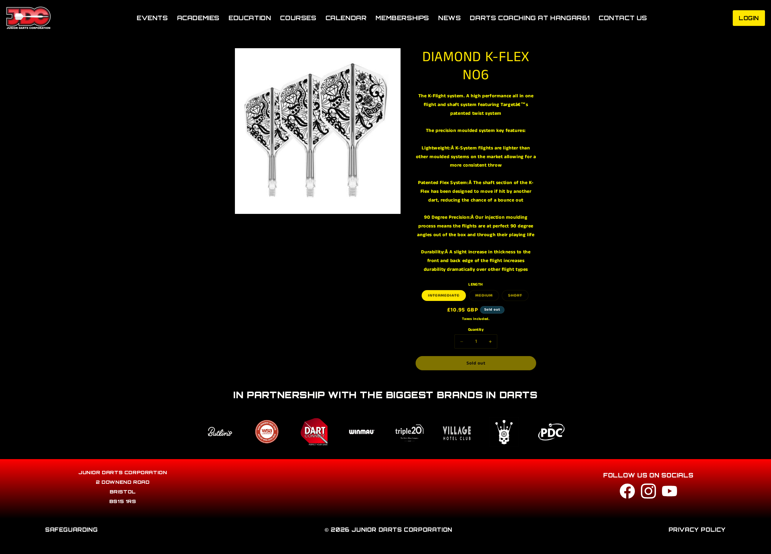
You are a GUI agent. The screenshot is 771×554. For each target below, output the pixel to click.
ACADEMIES (198, 18)
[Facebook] (627, 493)
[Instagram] (648, 493)
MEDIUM (487, 296)
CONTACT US (623, 18)
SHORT (518, 296)
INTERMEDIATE (447, 296)
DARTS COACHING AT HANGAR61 (530, 18)
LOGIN (749, 18)
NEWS (449, 18)
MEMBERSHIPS (402, 18)
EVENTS (152, 18)
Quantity (476, 330)
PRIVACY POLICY (697, 529)
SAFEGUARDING (71, 529)
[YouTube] (669, 493)
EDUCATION (250, 18)
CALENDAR (346, 18)
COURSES (298, 18)
